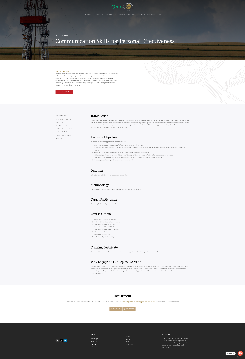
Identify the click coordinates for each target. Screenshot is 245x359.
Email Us (115, 309)
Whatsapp (129, 309)
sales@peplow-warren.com (146, 302)
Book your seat (65, 92)
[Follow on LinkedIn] (65, 340)
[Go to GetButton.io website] (240, 357)
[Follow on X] (61, 340)
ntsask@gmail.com (128, 302)
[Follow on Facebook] (57, 340)
